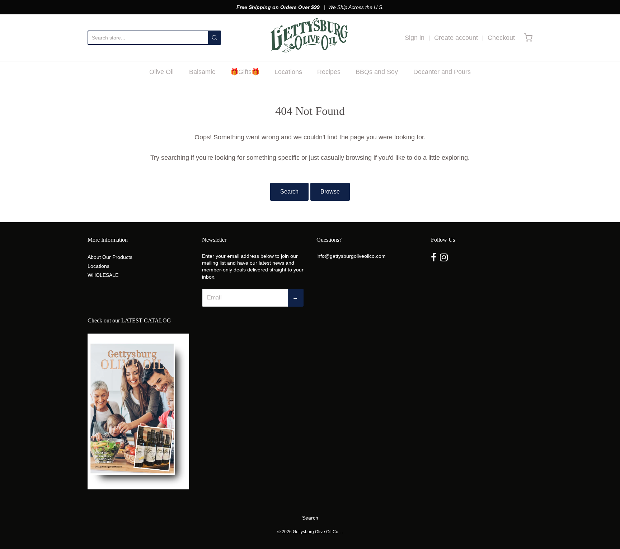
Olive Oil (161, 71)
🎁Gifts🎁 (244, 71)
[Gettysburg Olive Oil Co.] (310, 37)
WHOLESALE (103, 275)
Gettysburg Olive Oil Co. (316, 531)
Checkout (501, 37)
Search (289, 192)
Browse (330, 192)
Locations (288, 71)
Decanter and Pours (442, 71)
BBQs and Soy (377, 71)
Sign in (414, 37)
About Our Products (110, 257)
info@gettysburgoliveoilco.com (351, 256)
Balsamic (202, 71)
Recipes (328, 71)
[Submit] (214, 38)
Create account (456, 37)
